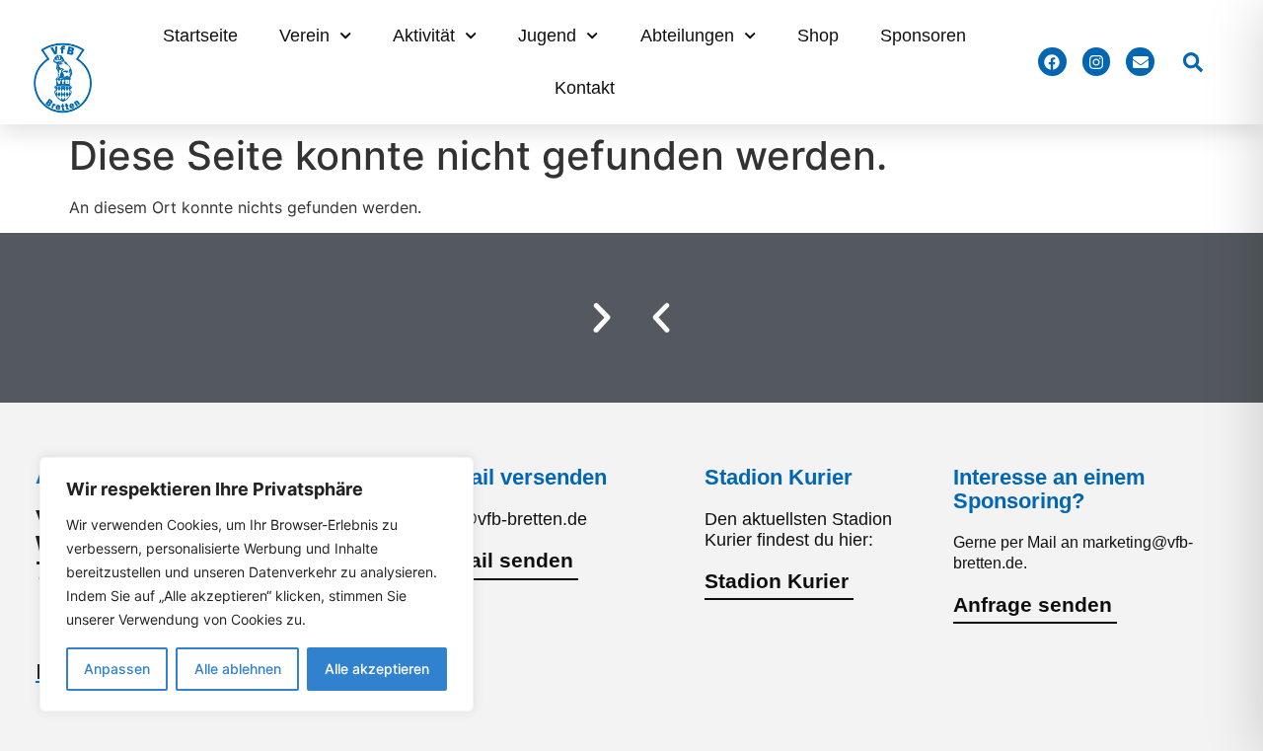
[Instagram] (1096, 61)
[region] (256, 584)
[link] (1192, 62)
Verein (304, 35)
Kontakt (585, 88)
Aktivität (424, 35)
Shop (818, 35)
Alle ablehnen (237, 668)
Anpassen (117, 668)
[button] (661, 318)
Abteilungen (687, 35)
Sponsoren (923, 35)
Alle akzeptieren (377, 668)
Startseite (200, 35)
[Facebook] (1052, 61)
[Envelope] (1140, 61)
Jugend (547, 35)
